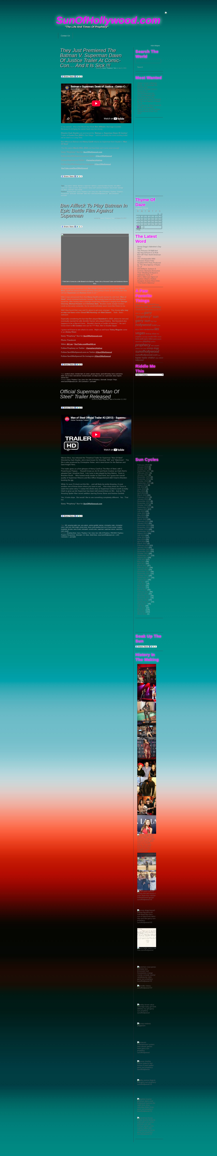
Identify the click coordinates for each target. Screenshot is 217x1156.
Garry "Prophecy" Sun (109, 68)
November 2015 (143, 503)
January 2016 (142, 499)
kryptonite (64, 529)
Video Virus (87, 193)
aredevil (67, 374)
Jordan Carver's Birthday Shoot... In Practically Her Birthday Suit (147, 85)
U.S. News (86, 535)
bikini (150, 307)
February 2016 (143, 497)
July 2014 (141, 535)
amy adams (68, 185)
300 (66, 525)
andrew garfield (93, 525)
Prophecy (113, 191)
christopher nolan (109, 525)
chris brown (145, 310)
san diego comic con (98, 375)
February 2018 (143, 465)
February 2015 (143, 521)
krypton (119, 527)
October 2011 (142, 600)
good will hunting (106, 374)
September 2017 (144, 471)
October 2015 (142, 505)
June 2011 (141, 608)
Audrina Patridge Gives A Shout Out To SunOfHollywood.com (147, 91)
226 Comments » (114, 193)
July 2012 (141, 582)
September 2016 (144, 483)
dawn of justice (83, 187)
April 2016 (141, 493)
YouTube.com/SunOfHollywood (74, 168)
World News (93, 535)
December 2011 (143, 596)
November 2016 (143, 479)
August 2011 (142, 604)
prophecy (142, 345)
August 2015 (142, 509)
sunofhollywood (147, 351)
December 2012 (143, 572)
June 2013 (141, 559)
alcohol (152, 304)
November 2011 (143, 598)
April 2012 (141, 588)
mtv (155, 336)
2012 (146, 304)
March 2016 (142, 495)
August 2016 (142, 485)
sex (141, 348)
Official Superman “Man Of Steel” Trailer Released (89, 394)
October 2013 (142, 553)
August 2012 (142, 580)
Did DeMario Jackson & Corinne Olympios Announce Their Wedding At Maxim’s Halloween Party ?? (148, 272)
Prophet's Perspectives (68, 535)
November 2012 (143, 574)
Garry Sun (95, 191)
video (157, 358)
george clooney (95, 374)
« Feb (138, 230)
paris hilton (148, 339)
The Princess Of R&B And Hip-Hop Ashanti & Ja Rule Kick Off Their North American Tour (149, 254)
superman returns (109, 529)
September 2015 (144, 507)
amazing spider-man (74, 525)
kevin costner (112, 527)
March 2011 (142, 614)
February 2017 (143, 473)
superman (71, 189)
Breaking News (71, 191)
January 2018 (142, 467)
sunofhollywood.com (146, 355)
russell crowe (93, 529)
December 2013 (143, 549)
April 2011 (141, 612)
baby (157, 304)
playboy (147, 341)
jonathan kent (100, 527)
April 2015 (141, 517)
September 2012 (144, 578)
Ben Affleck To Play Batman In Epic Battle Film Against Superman (93, 210)
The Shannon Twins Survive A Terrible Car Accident (149, 106)
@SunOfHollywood (104, 156)
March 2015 (142, 519)
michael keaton (86, 375)
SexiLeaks (73, 193)
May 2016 (141, 491)
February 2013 (143, 568)
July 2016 (141, 487)
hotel (154, 325)
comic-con (64, 187)
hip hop (154, 321)
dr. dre (141, 313)
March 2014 (142, 543)
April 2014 (141, 541)
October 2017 (142, 469)
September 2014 (144, 531)
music (159, 337)
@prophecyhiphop (94, 160)
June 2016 (141, 489)
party (155, 339)
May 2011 (141, 610)
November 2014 (143, 527)
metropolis (85, 529)
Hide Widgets (155, 46)
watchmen (119, 529)
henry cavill (92, 187)
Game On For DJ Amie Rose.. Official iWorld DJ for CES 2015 (149, 111)
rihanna (137, 348)
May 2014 (141, 539)
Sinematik (80, 193)
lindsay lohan (151, 334)
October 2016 (142, 481)
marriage (145, 336)
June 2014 (141, 537)
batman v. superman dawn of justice (102, 185)
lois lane (70, 529)
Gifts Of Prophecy (104, 191)
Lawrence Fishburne (102, 187)
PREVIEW (114, 533)
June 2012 (141, 584)
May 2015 (141, 515)
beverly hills (141, 307)
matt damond (77, 375)
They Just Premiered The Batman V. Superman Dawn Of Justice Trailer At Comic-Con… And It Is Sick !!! (91, 58)
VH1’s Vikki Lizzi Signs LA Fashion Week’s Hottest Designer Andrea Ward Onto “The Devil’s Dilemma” (148, 280)
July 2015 (141, 511)
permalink (64, 195)
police (153, 341)
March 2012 (142, 590)
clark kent (68, 527)
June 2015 (141, 513)
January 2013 (142, 570)
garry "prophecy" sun (146, 315)
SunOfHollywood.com (108, 20)
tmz (159, 355)
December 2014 (143, 525)
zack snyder (78, 189)
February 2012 (143, 592)
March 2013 (142, 566)
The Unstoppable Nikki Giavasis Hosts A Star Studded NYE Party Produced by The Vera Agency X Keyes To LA (149, 99)
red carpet (155, 345)
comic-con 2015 (73, 187)
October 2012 (142, 576)
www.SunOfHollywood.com (99, 193)
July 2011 (141, 606)
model (150, 337)
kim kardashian (147, 329)
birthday (156, 307)
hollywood (143, 325)
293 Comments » (84, 381)
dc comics (87, 374)
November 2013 (143, 551)
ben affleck (117, 185)
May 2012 (141, 586)
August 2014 (142, 533)
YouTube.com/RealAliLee (85, 344)
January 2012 (142, 594)
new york (139, 339)
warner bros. (65, 377)
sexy (144, 348)
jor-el (105, 527)
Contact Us (65, 36)
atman (72, 374)
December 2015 (143, 501)
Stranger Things (112, 379)
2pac (137, 304)
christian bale (79, 374)
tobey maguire (117, 375)
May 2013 (141, 562)
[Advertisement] (108, 5)
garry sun (142, 321)
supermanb (108, 375)
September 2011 (143, 602)
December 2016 (143, 477)
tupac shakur (148, 357)
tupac (138, 357)
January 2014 (142, 547)
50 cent (142, 304)
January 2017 (142, 475)
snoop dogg (153, 348)
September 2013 (144, 555)
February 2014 (143, 545)
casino (138, 310)
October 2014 (142, 529)
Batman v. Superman (84, 185)
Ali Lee (70, 344)
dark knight (75, 527)
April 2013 (141, 564)
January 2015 (142, 523)
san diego (64, 189)
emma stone (83, 527)
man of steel (113, 187)
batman (75, 185)
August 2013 (142, 557)
